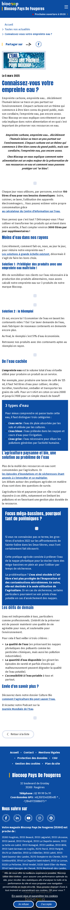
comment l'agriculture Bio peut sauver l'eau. (29, 699)
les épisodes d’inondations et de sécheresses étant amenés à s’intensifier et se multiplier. (33, 475)
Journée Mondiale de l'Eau (17, 709)
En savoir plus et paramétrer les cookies (35, 896)
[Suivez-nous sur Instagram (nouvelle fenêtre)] (40, 818)
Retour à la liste (20, 734)
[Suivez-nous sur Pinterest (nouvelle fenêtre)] (51, 818)
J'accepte (46, 904)
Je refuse (23, 904)
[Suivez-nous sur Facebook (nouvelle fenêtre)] (6, 818)
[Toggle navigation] (66, 8)
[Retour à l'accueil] (10, 4)
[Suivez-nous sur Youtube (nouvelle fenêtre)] (28, 818)
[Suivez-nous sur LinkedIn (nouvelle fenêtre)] (17, 818)
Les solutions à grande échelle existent (25, 254)
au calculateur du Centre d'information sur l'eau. (31, 211)
